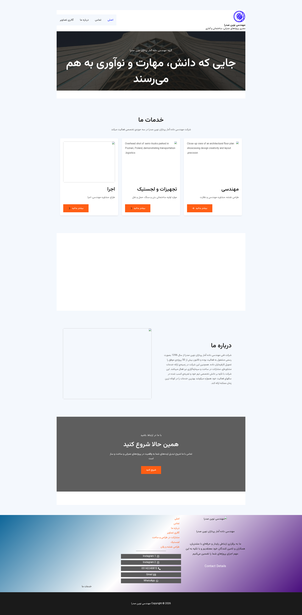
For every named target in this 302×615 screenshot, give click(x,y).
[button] (199, 208)
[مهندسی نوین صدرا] (239, 17)
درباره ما (175, 528)
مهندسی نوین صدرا (234, 25)
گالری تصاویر (173, 533)
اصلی (177, 519)
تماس (176, 524)
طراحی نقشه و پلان (170, 547)
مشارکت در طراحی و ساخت (165, 538)
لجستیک (175, 542)
